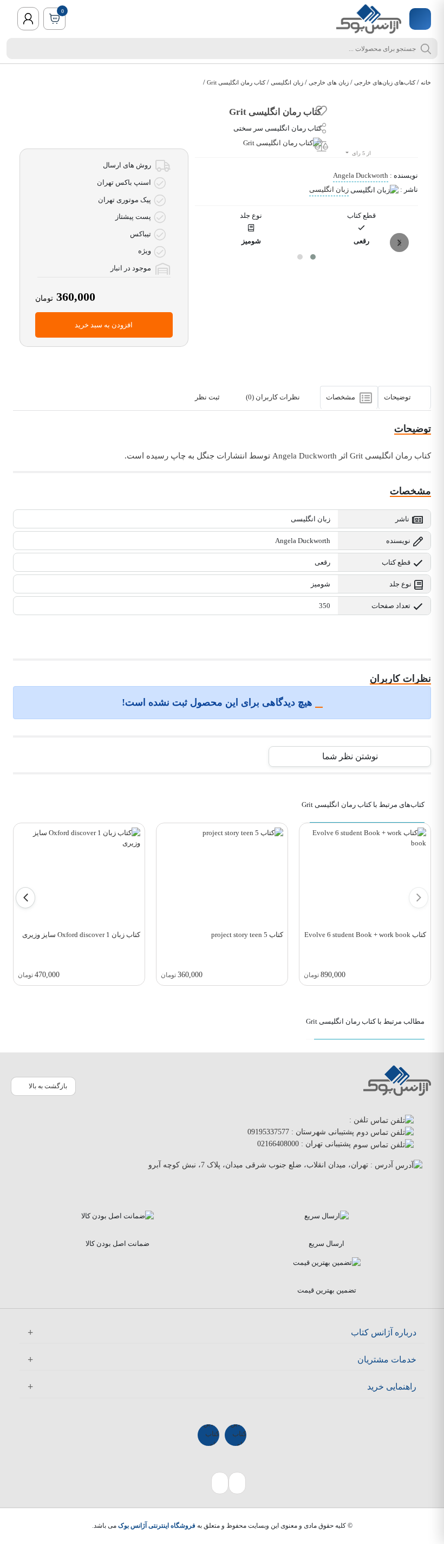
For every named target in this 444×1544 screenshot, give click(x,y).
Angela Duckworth (360, 175)
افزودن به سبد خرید (104, 325)
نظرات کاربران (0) (274, 397)
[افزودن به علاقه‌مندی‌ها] (321, 112)
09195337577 (268, 1132)
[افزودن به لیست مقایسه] (321, 148)
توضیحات (398, 397)
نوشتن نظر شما (350, 756)
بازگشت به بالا (48, 1086)
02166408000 (278, 1144)
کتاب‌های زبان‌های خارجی (384, 82)
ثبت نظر (208, 397)
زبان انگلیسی (287, 82)
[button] (312, 256)
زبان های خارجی (329, 82)
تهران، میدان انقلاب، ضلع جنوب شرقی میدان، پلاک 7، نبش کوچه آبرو (258, 1165)
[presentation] (399, 242)
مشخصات (341, 397)
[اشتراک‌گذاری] (322, 129)
